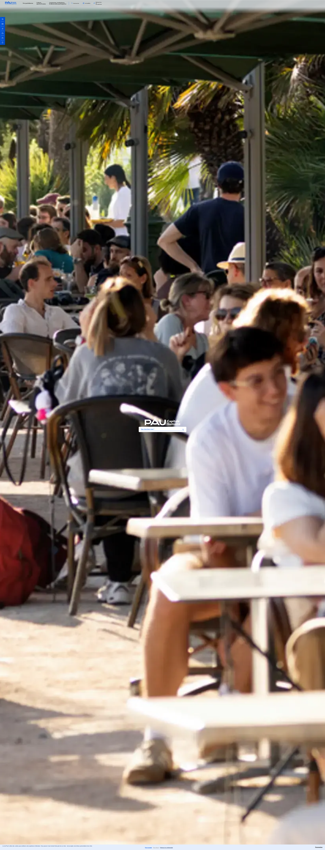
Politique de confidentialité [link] (166, 847)
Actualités (87, 3)
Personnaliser (318, 847)
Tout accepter (148, 847)
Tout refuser (156, 847)
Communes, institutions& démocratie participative (57, 3)
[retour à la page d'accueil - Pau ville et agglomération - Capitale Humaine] (10, 4)
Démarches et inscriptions (99, 3)
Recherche (76, 3)
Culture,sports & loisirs (41, 3)
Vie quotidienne (28, 3)
